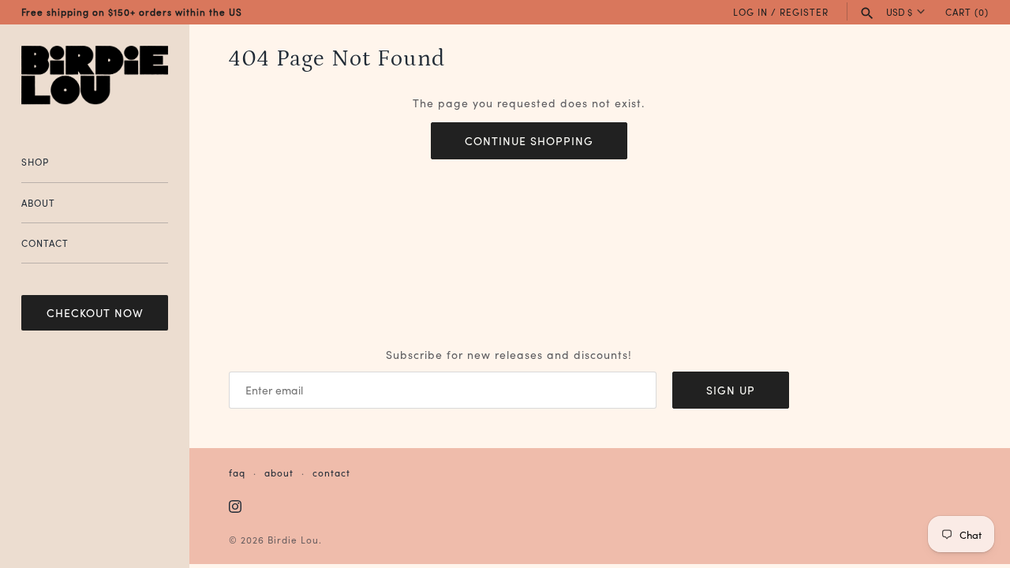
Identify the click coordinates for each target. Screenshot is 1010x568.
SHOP (35, 161)
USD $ (899, 11)
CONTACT (45, 242)
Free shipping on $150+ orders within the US (131, 11)
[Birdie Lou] (94, 76)
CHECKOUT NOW (95, 312)
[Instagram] (235, 507)
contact (331, 472)
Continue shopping (529, 140)
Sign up (730, 390)
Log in (750, 11)
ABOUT (38, 202)
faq (237, 472)
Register (804, 11)
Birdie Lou (293, 539)
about (279, 472)
